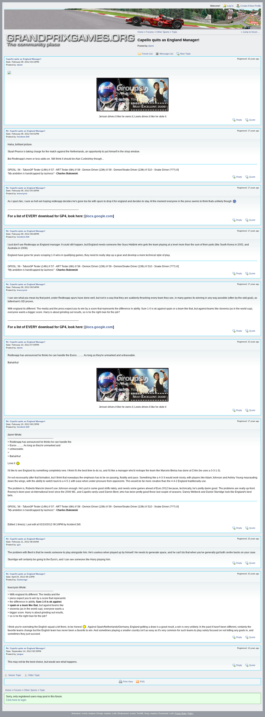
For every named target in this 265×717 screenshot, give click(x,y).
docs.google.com (99, 216)
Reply (239, 120)
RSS (142, 681)
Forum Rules (181, 713)
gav (19, 545)
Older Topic (34, 675)
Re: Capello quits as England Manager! (25, 131)
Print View (128, 681)
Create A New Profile (250, 6)
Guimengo (22, 580)
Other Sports (162, 32)
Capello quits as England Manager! (23, 59)
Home (140, 32)
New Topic (185, 53)
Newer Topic (14, 675)
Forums (150, 32)
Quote (252, 120)
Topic (174, 32)
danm (151, 46)
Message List (166, 53)
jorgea (20, 654)
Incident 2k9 (23, 137)
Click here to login (16, 700)
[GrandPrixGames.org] (71, 35)
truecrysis (22, 193)
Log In (230, 6)
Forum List (147, 53)
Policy (190, 713)
